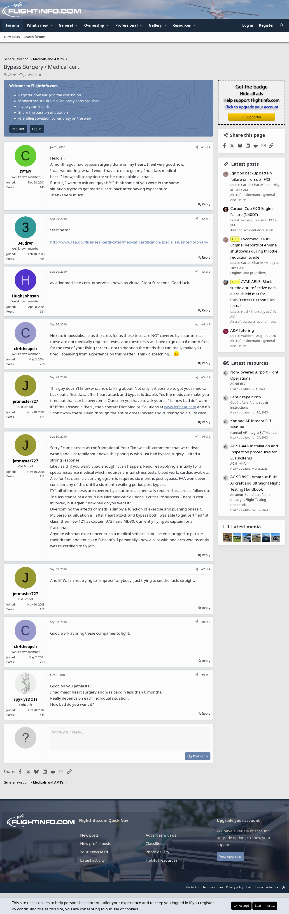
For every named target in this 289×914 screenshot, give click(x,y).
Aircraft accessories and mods (253, 321)
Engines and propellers (248, 273)
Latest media (246, 526)
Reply (206, 204)
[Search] (282, 25)
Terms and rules (213, 887)
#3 (203, 271)
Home (259, 887)
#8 (203, 622)
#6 (203, 436)
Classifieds (155, 843)
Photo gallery (157, 851)
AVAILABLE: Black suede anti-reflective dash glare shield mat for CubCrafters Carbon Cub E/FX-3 (253, 294)
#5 (203, 377)
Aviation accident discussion (251, 230)
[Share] (197, 147)
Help (249, 887)
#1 (203, 147)
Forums (13, 25)
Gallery (155, 25)
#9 (203, 675)
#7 (203, 569)
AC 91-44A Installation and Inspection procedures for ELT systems (254, 451)
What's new (37, 25)
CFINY (12, 74)
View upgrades (230, 856)
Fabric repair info (245, 396)
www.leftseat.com (180, 406)
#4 (203, 324)
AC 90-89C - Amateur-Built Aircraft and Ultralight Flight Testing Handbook (255, 483)
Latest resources (249, 363)
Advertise (272, 887)
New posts (12, 37)
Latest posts (245, 164)
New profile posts (95, 843)
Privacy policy (234, 887)
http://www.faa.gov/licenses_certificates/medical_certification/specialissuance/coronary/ (129, 242)
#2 (203, 219)
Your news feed (94, 851)
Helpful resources (161, 860)
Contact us (193, 887)
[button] (51, 25)
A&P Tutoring (242, 330)
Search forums (34, 37)
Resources (181, 25)
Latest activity (92, 860)
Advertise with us (161, 835)
